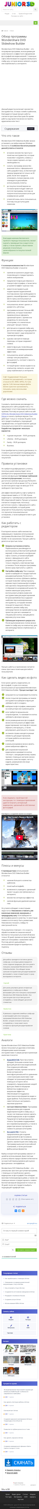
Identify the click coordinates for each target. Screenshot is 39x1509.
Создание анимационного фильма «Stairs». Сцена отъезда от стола (17, 1447)
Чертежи (21, 1499)
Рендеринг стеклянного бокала (15, 1296)
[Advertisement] (19, 86)
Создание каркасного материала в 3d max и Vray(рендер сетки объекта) (18, 1420)
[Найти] (35, 9)
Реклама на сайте (17, 16)
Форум (7, 14)
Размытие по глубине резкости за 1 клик (17, 1429)
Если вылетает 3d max (11, 1410)
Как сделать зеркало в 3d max (13, 1438)
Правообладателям (25, 14)
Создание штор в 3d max (13, 1299)
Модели (32, 1494)
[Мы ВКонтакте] (26, 16)
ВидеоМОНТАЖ (13, 1060)
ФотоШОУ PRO (13, 1132)
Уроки (8, 1494)
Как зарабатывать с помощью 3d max (17, 1278)
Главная (5, 31)
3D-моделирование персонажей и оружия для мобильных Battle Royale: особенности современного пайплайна (18, 1391)
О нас (14, 14)
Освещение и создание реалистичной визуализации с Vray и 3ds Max (16, 1283)
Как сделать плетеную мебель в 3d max (16, 1402)
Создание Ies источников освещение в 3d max (20, 1292)
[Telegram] (19, 1211)
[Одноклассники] (23, 1211)
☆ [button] (7, 1199)
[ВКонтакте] (16, 1211)
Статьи (12, 31)
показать (30, 129)
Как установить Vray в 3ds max (15, 1288)
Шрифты (33, 1497)
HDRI (26, 1497)
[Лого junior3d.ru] (19, 3)
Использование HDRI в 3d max (14, 1303)
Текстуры (8, 1497)
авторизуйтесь (32, 1223)
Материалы (18, 1497)
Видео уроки (16, 1494)
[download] (19, 1472)
